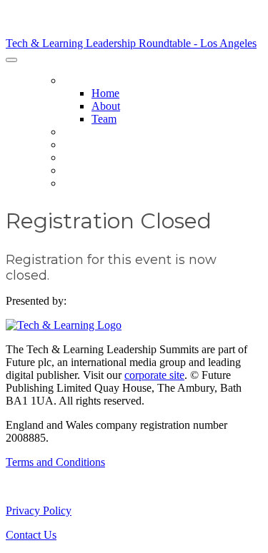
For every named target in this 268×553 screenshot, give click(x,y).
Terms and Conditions (55, 462)
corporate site (154, 375)
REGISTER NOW (100, 183)
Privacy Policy (38, 510)
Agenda (83, 144)
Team (103, 119)
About (105, 106)
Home (77, 80)
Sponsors (89, 157)
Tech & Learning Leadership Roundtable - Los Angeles (131, 43)
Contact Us (31, 535)
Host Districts (103, 132)
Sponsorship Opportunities (138, 170)
